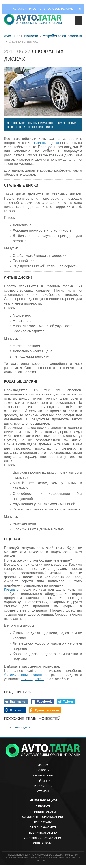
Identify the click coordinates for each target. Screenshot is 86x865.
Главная (43, 765)
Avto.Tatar (12, 36)
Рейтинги (43, 780)
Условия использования (43, 838)
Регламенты (43, 786)
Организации (43, 775)
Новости (31, 36)
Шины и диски (21, 727)
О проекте (43, 806)
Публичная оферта (43, 832)
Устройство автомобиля (62, 36)
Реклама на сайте (43, 827)
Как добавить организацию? (43, 817)
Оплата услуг (43, 843)
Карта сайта (43, 822)
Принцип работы (43, 811)
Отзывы (43, 791)
